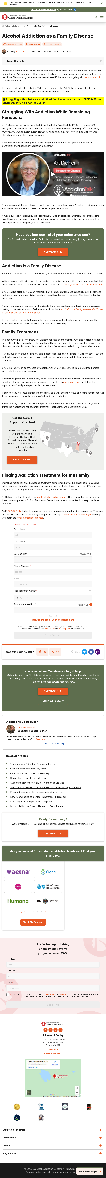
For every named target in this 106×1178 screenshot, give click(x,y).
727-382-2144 (66, 10)
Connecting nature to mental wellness (29, 778)
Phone (9, 983)
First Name (19, 529)
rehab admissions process (30, 517)
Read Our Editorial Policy (51, 744)
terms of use (50, 629)
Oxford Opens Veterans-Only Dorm (28, 768)
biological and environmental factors (83, 284)
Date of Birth (20, 553)
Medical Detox (34, 44)
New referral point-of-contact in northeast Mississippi (38, 796)
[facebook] (45, 1030)
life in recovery (18, 26)
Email (16, 578)
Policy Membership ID (25, 604)
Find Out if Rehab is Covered (43, 10)
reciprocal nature (71, 382)
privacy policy (64, 629)
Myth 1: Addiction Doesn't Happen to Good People (36, 806)
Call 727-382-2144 (53, 252)
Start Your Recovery (53, 701)
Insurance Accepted (14, 44)
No (57, 652)
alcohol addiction (93, 77)
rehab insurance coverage (77, 514)
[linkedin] (55, 1030)
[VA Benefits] (48, 901)
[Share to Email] (97, 652)
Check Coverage (53, 635)
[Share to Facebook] (91, 652)
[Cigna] (48, 872)
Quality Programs (54, 44)
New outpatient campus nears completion (31, 801)
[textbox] (53, 559)
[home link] (3, 26)
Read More (40, 739)
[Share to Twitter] (84, 652)
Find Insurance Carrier (25, 590)
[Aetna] (18, 872)
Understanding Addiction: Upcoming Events (32, 764)
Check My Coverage (33, 922)
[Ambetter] (18, 886)
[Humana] (18, 901)
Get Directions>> (53, 1053)
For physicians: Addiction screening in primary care (36, 792)
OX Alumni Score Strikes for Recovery (29, 773)
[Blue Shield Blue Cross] (48, 886)
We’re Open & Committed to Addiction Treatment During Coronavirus (45, 787)
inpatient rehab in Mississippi (51, 497)
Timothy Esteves (23, 51)
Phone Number (21, 566)
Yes (44, 652)
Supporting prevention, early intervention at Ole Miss (37, 782)
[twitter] (50, 1030)
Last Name (19, 541)
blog (8, 26)
